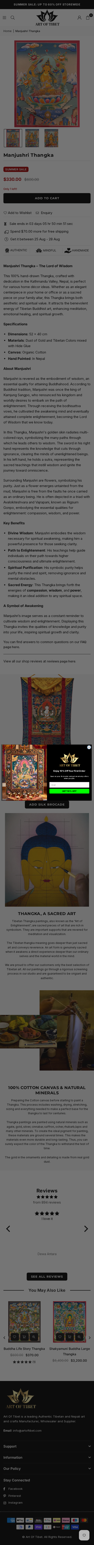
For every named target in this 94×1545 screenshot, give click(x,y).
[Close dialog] (89, 747)
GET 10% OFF (69, 791)
